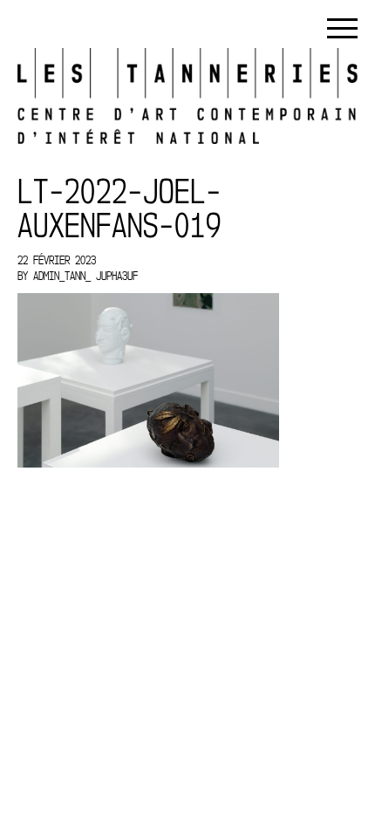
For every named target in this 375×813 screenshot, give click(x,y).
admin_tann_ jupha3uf (85, 276)
